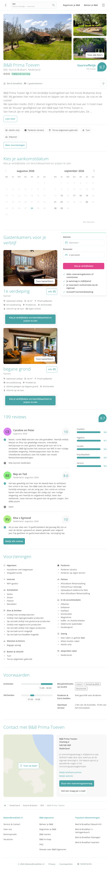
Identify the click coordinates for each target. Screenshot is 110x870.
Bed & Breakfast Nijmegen (87, 837)
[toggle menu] (103, 5)
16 (44, 195)
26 (19, 208)
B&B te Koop (45, 839)
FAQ (41, 844)
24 (6, 208)
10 (6, 195)
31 (6, 214)
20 (25, 202)
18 (13, 202)
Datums (67, 237)
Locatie (80, 446)
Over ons (7, 829)
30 (44, 208)
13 (25, 195)
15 (38, 195)
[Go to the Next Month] (93, 170)
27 (25, 208)
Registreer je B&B (47, 829)
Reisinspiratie (10, 834)
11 (13, 195)
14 (32, 195)
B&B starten (45, 834)
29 (38, 208)
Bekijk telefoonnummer (70, 772)
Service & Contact (11, 824)
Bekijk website (66, 776)
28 (32, 208)
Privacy (51, 864)
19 (19, 202)
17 (6, 202)
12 (19, 195)
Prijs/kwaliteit (83, 454)
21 (32, 202)
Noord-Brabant (18, 69)
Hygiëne (81, 437)
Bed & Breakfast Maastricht (88, 824)
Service (80, 463)
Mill (5, 69)
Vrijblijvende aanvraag (21, 74)
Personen (67, 249)
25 (13, 208)
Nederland (34, 69)
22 (38, 202)
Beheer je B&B (46, 824)
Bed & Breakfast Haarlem (87, 842)
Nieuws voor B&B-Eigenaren (52, 849)
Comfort (81, 429)
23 (44, 202)
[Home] (5, 805)
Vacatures (8, 839)
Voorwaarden (66, 864)
